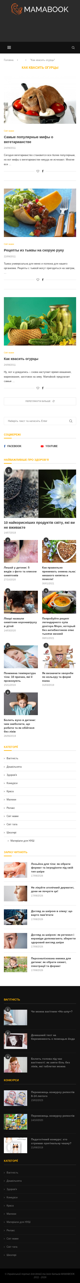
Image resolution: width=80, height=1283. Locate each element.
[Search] (73, 47)
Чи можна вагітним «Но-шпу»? (52, 1011)
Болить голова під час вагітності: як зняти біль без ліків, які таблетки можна (50, 1062)
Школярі (11, 832)
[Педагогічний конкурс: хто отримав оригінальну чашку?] (15, 1145)
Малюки (11, 799)
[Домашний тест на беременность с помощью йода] (15, 1041)
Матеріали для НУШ (22, 840)
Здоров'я (12, 774)
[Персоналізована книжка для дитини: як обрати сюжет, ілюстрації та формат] (15, 964)
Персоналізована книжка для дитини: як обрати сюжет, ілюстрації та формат (51, 962)
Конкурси (12, 783)
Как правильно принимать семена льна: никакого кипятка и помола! (59, 573)
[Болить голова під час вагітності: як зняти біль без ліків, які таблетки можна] (15, 1065)
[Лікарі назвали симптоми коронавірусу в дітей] (21, 602)
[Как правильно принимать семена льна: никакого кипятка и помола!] (59, 551)
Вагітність (12, 758)
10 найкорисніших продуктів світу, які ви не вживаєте (39, 525)
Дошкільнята (14, 766)
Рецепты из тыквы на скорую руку (34, 250)
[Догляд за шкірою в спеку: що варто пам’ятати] (15, 917)
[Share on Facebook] (42, 171)
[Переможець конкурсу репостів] (15, 1122)
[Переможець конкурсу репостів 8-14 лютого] (15, 1098)
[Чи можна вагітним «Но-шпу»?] (15, 1017)
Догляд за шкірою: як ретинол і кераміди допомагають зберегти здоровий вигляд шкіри (53, 938)
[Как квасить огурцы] (40, 321)
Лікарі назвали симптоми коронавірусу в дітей (20, 622)
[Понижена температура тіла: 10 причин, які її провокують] (21, 656)
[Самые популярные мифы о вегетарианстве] (40, 99)
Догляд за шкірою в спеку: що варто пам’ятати (51, 913)
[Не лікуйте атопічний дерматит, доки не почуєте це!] (15, 893)
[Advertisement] (40, 30)
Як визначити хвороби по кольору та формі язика (57, 677)
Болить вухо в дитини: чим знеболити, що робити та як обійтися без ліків (20, 725)
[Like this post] (38, 171)
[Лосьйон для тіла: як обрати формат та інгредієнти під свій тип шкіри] (15, 870)
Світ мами (12, 816)
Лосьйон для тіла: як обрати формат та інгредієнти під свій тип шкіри (52, 867)
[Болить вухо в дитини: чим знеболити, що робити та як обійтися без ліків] (21, 703)
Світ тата (12, 824)
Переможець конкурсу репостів (53, 1115)
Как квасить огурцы (21, 359)
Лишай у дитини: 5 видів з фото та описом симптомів (20, 571)
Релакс (11, 807)
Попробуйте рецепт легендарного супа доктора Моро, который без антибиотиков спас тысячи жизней (58, 626)
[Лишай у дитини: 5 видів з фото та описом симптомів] (21, 551)
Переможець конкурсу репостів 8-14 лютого (53, 1094)
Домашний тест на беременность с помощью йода (53, 1037)
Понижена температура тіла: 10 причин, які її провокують (20, 677)
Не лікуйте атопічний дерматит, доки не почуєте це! (52, 889)
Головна (8, 60)
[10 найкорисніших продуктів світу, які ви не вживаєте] (40, 494)
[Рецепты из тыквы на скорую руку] (40, 213)
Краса (10, 791)
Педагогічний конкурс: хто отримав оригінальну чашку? (51, 1141)
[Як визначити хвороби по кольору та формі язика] (59, 656)
